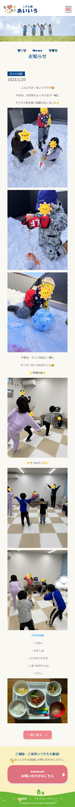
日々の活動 (16, 74)
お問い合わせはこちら (37, 774)
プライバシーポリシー (46, 798)
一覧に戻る (34, 735)
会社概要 (22, 798)
